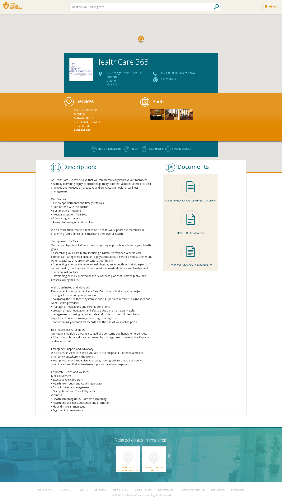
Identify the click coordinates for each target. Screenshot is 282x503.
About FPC (45, 489)
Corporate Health (87, 122)
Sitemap (100, 489)
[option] (88, 120)
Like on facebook (109, 149)
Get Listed (120, 489)
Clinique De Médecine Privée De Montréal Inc (128, 470)
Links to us (143, 489)
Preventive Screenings (82, 127)
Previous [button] (109, 454)
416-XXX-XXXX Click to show (177, 73)
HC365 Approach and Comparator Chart (190, 200)
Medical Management (83, 116)
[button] (141, 39)
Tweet (134, 149)
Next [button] (169, 454)
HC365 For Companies (190, 233)
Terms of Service (192, 489)
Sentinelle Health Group (153, 469)
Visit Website (168, 78)
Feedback (218, 489)
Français (237, 489)
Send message (181, 149)
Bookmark (155, 149)
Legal (84, 489)
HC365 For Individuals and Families (190, 265)
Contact (66, 489)
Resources (165, 489)
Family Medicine (85, 110)
